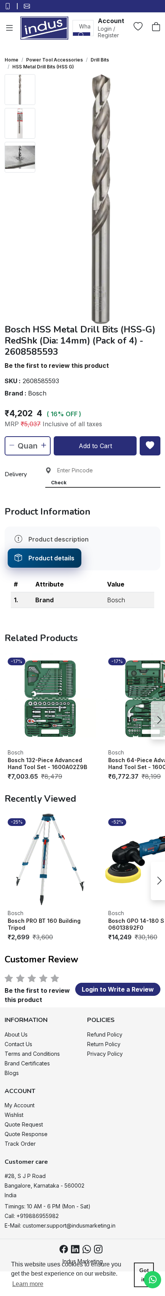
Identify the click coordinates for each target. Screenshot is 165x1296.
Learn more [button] (27, 1284)
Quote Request (24, 1124)
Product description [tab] (58, 539)
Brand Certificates (27, 1063)
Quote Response (26, 1134)
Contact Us (18, 1044)
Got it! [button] (144, 1275)
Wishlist (14, 1115)
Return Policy (103, 1044)
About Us (16, 1034)
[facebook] (63, 1249)
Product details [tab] (51, 558)
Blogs (12, 1073)
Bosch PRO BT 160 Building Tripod (44, 924)
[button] (111, 27)
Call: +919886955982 (32, 1216)
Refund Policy (104, 1034)
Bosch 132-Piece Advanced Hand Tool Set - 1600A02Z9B (47, 763)
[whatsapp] (86, 1249)
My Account (20, 1105)
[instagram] (98, 1249)
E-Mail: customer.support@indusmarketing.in (60, 1225)
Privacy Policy (105, 1053)
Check (58, 482)
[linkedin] (75, 1249)
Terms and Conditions (32, 1053)
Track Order (20, 1143)
